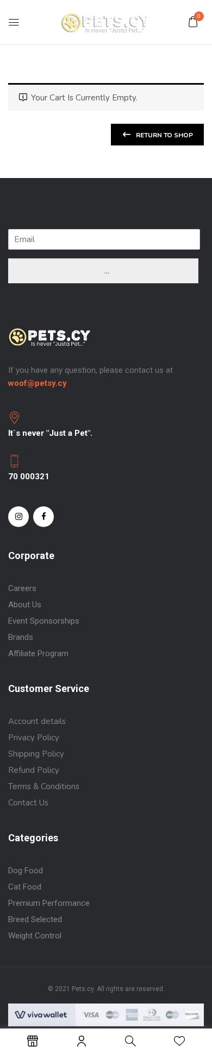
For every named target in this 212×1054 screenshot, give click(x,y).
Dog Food (25, 870)
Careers (22, 588)
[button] (193, 21)
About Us (24, 604)
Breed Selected (35, 919)
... (106, 270)
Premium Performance (50, 903)
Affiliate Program (38, 653)
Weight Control (34, 936)
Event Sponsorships (43, 621)
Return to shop (163, 135)
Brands (20, 637)
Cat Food (24, 887)
